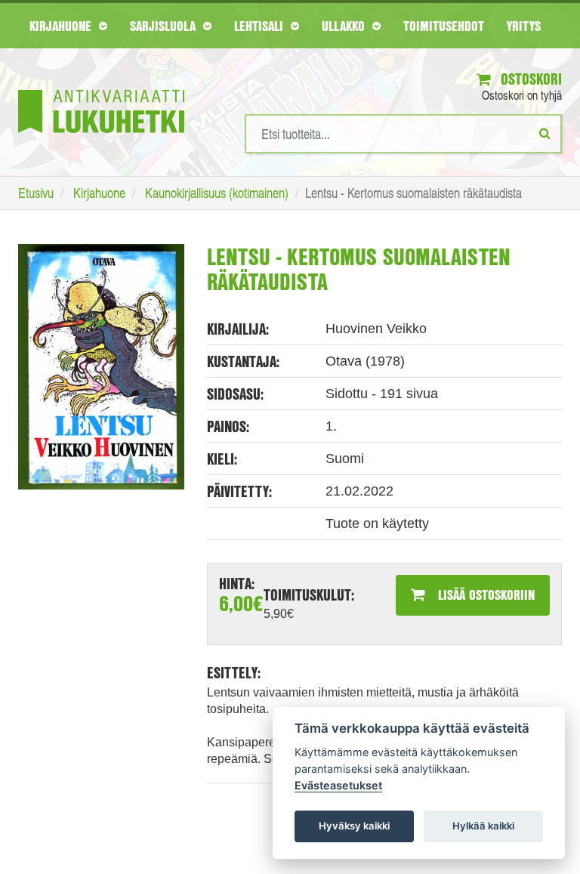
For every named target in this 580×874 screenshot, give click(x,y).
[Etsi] (545, 133)
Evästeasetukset (338, 785)
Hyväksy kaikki (354, 826)
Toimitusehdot (443, 26)
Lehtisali (260, 26)
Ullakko (345, 26)
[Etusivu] (101, 88)
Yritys (524, 26)
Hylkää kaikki (483, 826)
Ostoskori (529, 79)
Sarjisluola (164, 26)
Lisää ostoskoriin (484, 594)
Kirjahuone (62, 26)
